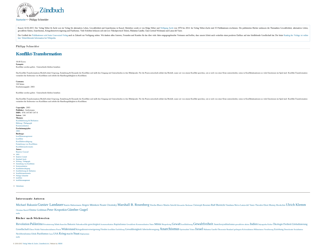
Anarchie (63, 224)
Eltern (31, 229)
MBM (60, 243)
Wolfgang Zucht (166, 28)
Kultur (270, 224)
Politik (37, 229)
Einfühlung (120, 229)
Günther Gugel (77, 209)
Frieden (104, 229)
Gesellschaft (22, 229)
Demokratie (288, 229)
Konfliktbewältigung (24, 141)
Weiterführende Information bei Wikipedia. (39, 38)
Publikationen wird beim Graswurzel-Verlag (50, 35)
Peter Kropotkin (57, 209)
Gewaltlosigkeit (133, 229)
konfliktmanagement (24, 136)
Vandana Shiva (233, 205)
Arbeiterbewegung (150, 229)
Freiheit (287, 224)
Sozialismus (298, 229)
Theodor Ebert (261, 205)
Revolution (23, 224)
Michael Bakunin (26, 204)
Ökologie (278, 224)
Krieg (62, 233)
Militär (157, 224)
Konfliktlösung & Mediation (27, 121)
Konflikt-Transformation (38, 53)
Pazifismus (42, 233)
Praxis (58, 229)
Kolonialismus (247, 229)
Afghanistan (84, 234)
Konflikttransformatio (24, 147)
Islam (57, 224)
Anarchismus (169, 229)
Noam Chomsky (108, 204)
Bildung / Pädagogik (24, 123)
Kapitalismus (120, 224)
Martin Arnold (169, 205)
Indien (254, 224)
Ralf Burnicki (218, 204)
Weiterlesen (20, 186)
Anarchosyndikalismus (224, 224)
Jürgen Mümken (90, 204)
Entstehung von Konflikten (26, 144)
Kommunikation (22, 126)
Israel (199, 229)
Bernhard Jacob (21, 159)
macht (69, 233)
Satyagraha (262, 224)
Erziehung (279, 229)
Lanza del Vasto (247, 205)
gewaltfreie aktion (242, 224)
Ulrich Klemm (296, 204)
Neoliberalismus (23, 233)
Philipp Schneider (22, 176)
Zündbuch (51, 10)
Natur (151, 224)
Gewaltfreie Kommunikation (137, 224)
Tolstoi (192, 229)
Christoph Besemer (202, 205)
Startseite (21, 19)
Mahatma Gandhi (210, 229)
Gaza (51, 234)
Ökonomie (222, 229)
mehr (18, 213)
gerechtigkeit (94, 224)
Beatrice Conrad (22, 152)
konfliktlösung (187, 224)
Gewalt (176, 224)
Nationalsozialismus (48, 229)
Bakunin (71, 224)
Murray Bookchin (277, 205)
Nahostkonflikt (82, 224)
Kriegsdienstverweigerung (88, 229)
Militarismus (259, 229)
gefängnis (238, 229)
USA (55, 233)
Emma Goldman (38, 209)
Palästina (36, 224)
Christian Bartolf (22, 210)
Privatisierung (48, 224)
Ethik (34, 233)
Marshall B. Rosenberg (133, 204)
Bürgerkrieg (166, 224)
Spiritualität (184, 229)
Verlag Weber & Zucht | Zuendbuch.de (36, 243)
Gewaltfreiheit (203, 224)
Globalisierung (299, 224)
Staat (76, 233)
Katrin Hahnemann (72, 205)
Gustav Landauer (51, 204)
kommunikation (107, 224)
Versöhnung (269, 229)
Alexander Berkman (185, 205)
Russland (230, 229)
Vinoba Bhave (156, 205)
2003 (18, 131)
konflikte (19, 139)
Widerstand (68, 229)
